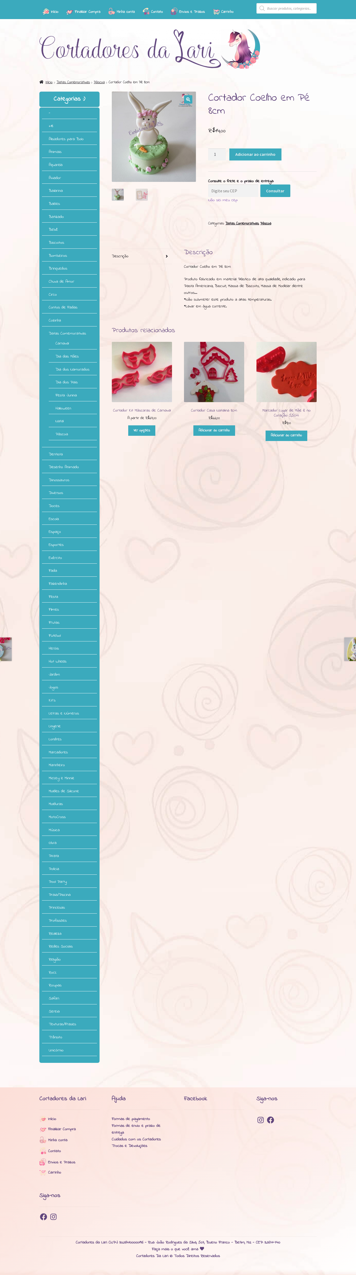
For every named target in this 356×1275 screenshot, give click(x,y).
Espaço (55, 532)
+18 (51, 126)
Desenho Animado (64, 467)
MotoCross (57, 817)
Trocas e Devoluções (129, 1146)
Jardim (54, 674)
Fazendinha (58, 584)
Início (49, 82)
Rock (53, 972)
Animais (55, 152)
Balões (54, 204)
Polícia (54, 869)
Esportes (56, 545)
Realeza (55, 934)
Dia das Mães (67, 356)
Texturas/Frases (62, 1024)
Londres (55, 739)
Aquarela (56, 165)
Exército (55, 558)
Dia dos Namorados (72, 369)
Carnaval (62, 343)
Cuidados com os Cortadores (136, 1139)
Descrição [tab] (120, 256)
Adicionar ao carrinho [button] (214, 430)
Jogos (53, 687)
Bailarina (56, 191)
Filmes (54, 609)
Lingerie (55, 726)
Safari (54, 998)
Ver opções (141, 430)
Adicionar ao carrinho (255, 154)
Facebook (195, 1098)
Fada (53, 571)
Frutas (54, 622)
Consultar (275, 190)
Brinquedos (58, 268)
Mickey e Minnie (61, 778)
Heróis (54, 648)
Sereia (54, 1011)
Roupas (55, 985)
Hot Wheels (57, 661)
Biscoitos (56, 243)
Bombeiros (58, 256)
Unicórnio (56, 1050)
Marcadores (58, 752)
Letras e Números (64, 713)
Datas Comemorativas (73, 82)
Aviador (55, 178)
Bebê (53, 230)
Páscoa (99, 82)
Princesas (57, 907)
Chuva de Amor (61, 281)
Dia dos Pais (67, 382)
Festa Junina (66, 395)
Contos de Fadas (63, 307)
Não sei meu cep (223, 200)
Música (54, 830)
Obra (53, 843)
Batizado (56, 217)
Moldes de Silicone (64, 791)
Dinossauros (59, 480)
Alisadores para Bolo (66, 139)
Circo (53, 294)
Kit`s (52, 700)
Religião (55, 959)
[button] (188, 99)
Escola (54, 519)
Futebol (55, 636)
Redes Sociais (61, 946)
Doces (54, 506)
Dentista (56, 454)
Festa (53, 597)
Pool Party (58, 882)
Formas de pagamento (131, 1119)
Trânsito (55, 1037)
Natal (60, 421)
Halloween (63, 408)
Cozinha (55, 320)
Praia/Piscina (60, 895)
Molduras (56, 804)
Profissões (58, 920)
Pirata (54, 856)
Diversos (56, 493)
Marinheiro (57, 765)
